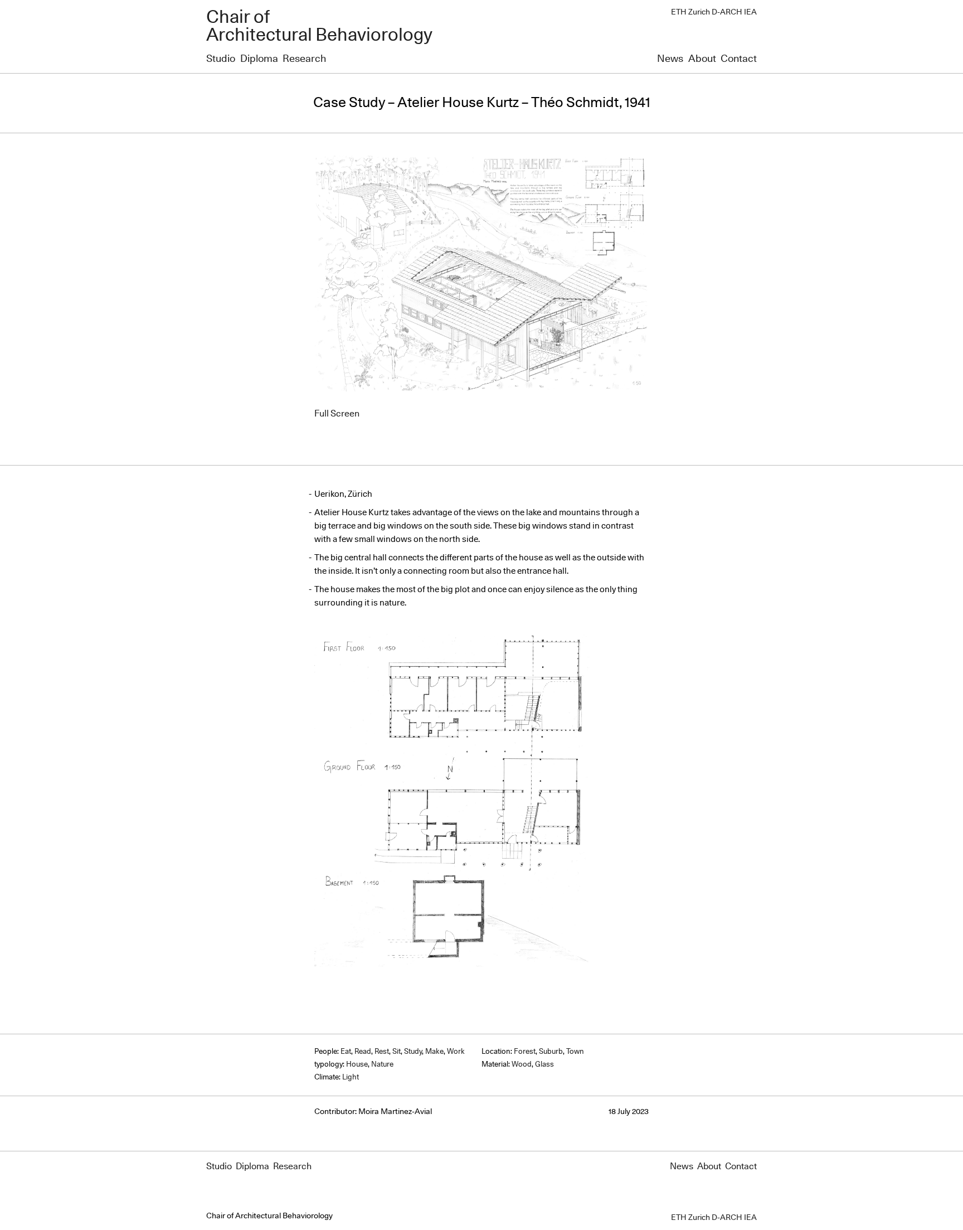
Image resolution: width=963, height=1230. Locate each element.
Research (304, 59)
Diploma (259, 59)
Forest (525, 1051)
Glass (544, 1064)
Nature (382, 1064)
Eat (346, 1051)
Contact (739, 59)
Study (413, 1051)
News (670, 59)
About (702, 59)
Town (575, 1051)
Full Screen (336, 413)
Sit (396, 1051)
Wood (522, 1064)
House (357, 1064)
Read (362, 1051)
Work (456, 1051)
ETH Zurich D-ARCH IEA (714, 12)
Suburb (551, 1051)
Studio (220, 59)
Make (434, 1051)
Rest (381, 1051)
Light (350, 1077)
